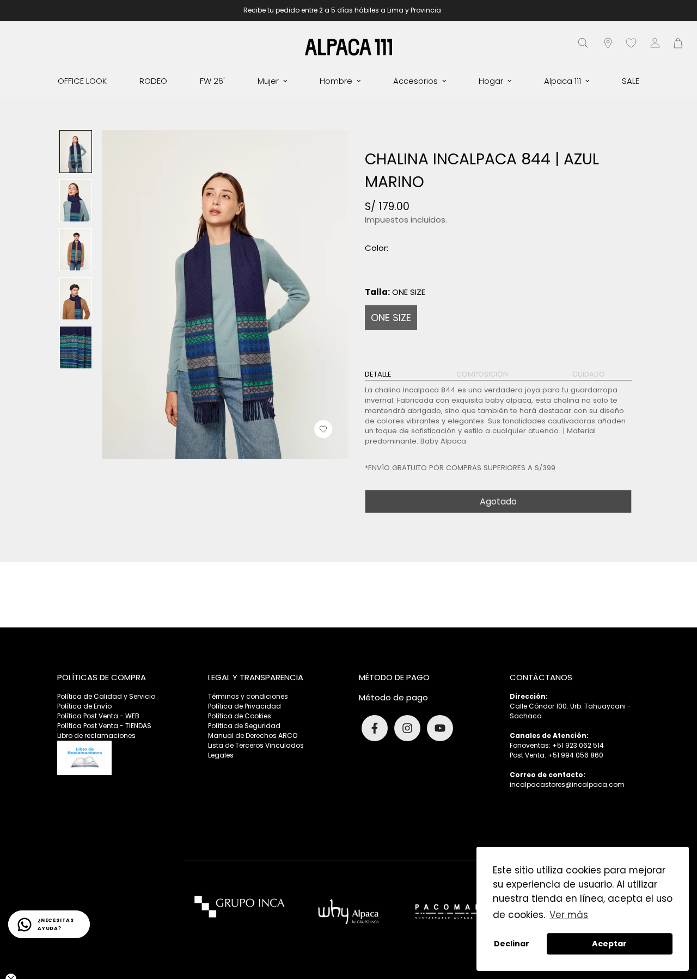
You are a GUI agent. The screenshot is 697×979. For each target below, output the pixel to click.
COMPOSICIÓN (482, 374)
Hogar (491, 81)
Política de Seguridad (244, 725)
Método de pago (393, 697)
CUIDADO (588, 374)
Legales (221, 755)
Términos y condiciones (248, 696)
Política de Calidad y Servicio (106, 696)
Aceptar (609, 943)
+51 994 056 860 (575, 755)
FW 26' (212, 81)
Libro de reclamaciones (96, 735)
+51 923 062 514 (578, 745)
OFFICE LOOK (82, 81)
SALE (630, 81)
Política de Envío (84, 706)
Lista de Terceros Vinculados (256, 745)
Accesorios (415, 81)
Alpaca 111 (562, 81)
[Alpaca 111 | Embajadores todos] (348, 46)
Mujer (268, 81)
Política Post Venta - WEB (98, 716)
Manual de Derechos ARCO (252, 735)
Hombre (336, 81)
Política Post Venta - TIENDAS (104, 725)
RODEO (153, 81)
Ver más (568, 914)
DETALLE (378, 374)
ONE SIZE (391, 317)
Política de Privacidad (244, 706)
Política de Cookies (239, 716)
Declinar (511, 943)
